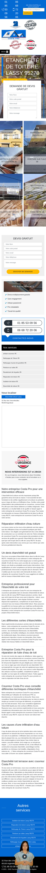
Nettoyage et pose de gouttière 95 (14, 363)
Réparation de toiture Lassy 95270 (23, 825)
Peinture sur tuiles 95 (10, 367)
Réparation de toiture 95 (11, 377)
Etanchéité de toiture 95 (11, 386)
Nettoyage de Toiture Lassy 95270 (23, 829)
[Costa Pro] (14, 35)
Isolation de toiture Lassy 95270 (23, 820)
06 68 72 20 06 (16, 9)
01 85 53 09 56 (6, 9)
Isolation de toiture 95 (10, 381)
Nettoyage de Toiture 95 (11, 358)
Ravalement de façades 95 (12, 372)
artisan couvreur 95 (9, 353)
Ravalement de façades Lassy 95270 (23, 837)
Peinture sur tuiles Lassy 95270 (23, 833)
